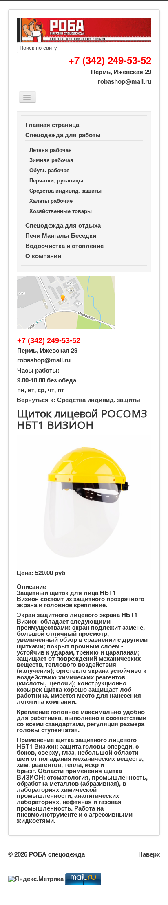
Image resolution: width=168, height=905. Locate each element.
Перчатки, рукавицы (56, 180)
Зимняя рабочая (51, 160)
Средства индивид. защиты (65, 190)
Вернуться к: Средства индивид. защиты (78, 399)
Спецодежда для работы (63, 134)
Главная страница (52, 124)
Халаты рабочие (51, 200)
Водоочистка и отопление (64, 245)
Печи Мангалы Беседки (60, 235)
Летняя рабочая (50, 150)
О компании (43, 255)
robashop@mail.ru (124, 81)
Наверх (149, 854)
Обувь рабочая (49, 170)
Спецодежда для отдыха (63, 225)
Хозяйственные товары (60, 211)
